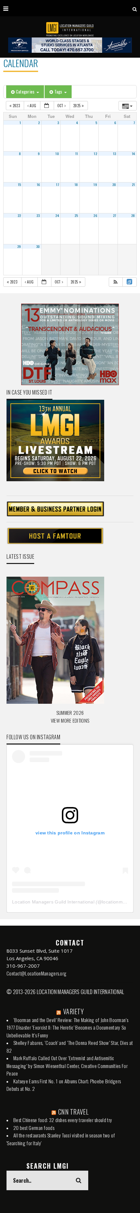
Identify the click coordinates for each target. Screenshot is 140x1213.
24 (57, 215)
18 (76, 184)
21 (133, 184)
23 (38, 215)
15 (19, 184)
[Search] (135, 8)
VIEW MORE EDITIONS (70, 720)
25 (76, 215)
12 (95, 153)
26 (95, 215)
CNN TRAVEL (73, 1112)
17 (57, 184)
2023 (16, 105)
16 (38, 184)
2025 (77, 105)
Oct (60, 105)
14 (133, 153)
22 (19, 215)
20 (114, 184)
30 (38, 246)
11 (76, 153)
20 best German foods (33, 1127)
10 (57, 153)
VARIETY (73, 1011)
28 (133, 215)
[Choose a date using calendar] (47, 105)
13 (114, 153)
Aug (33, 105)
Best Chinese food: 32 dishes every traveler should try (62, 1119)
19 (95, 184)
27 (114, 215)
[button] (115, 282)
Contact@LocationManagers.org (36, 973)
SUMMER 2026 (70, 712)
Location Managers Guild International (53, 901)
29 (19, 246)
